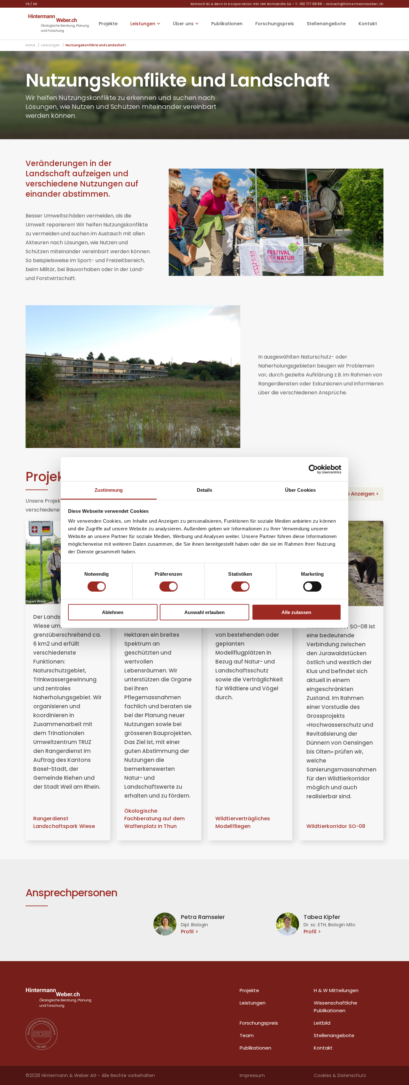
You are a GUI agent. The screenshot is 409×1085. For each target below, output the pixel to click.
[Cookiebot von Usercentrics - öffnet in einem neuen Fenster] (313, 469)
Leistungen (253, 1002)
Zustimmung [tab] (109, 490)
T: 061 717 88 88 (308, 3)
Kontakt (368, 23)
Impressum (252, 1075)
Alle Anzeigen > (359, 493)
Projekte (108, 23)
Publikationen (227, 23)
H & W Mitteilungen (336, 990)
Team (247, 1035)
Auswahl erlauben (204, 612)
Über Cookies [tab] (300, 490)
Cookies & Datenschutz (340, 1075)
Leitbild (322, 1023)
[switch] (168, 586)
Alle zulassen (296, 612)
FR (27, 3)
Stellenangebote (326, 23)
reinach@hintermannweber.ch (354, 3)
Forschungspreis (274, 23)
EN (35, 3)
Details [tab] (204, 490)
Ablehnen (112, 612)
